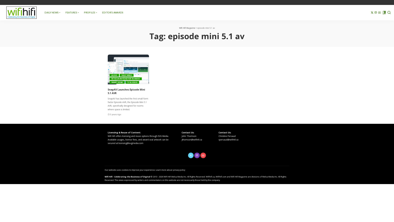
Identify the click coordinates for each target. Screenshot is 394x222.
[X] (372, 12)
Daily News (127, 75)
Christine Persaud (227, 136)
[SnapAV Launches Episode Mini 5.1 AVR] (128, 70)
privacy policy (179, 170)
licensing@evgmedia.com (131, 143)
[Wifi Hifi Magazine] (21, 12)
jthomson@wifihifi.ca (192, 139)
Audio (114, 75)
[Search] (389, 12)
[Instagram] (375, 12)
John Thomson (189, 136)
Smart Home (117, 82)
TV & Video (132, 82)
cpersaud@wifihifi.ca (228, 139)
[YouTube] (379, 12)
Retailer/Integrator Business (125, 79)
